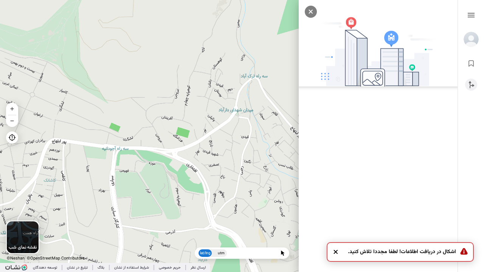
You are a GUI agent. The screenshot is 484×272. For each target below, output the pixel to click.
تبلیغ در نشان (77, 267)
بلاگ (101, 267)
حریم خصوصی (170, 267)
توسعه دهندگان (45, 267)
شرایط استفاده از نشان (131, 267)
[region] (242, 136)
